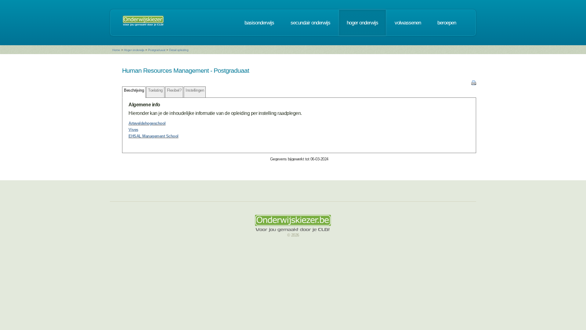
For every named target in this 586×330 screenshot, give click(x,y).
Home (116, 50)
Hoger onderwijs (134, 50)
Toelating (155, 90)
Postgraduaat (156, 50)
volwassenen (408, 23)
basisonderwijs (259, 23)
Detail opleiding (178, 50)
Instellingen (195, 90)
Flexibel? (174, 90)
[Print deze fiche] (473, 84)
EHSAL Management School (153, 136)
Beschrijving (134, 90)
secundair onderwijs (310, 23)
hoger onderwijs (362, 23)
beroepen (446, 23)
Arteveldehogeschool (147, 123)
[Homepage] (143, 22)
